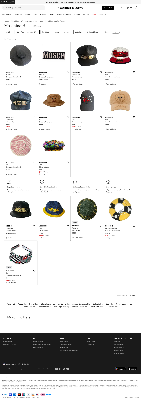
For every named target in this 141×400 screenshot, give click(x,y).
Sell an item (108, 8)
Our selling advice (66, 345)
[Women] (32, 14)
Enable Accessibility (7, 2)
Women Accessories (29, 21)
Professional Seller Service (69, 351)
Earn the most (111, 187)
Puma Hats (33, 304)
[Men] (39, 14)
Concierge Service (9, 345)
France (4, 397)
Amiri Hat (11, 304)
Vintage (77, 14)
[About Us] (107, 14)
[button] (136, 7)
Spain (34, 397)
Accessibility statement (10, 369)
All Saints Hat (63, 304)
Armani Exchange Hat (81, 304)
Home (6, 21)
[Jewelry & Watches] (72, 14)
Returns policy (38, 348)
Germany (28, 397)
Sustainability (118, 345)
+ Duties (45, 79)
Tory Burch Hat (96, 306)
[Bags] (55, 14)
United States (21, 397)
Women (28, 14)
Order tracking (38, 342)
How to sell (64, 342)
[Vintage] (81, 14)
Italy (38, 397)
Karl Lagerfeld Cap (61, 306)
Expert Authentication (48, 187)
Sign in (119, 8)
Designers (18, 14)
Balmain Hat (98, 304)
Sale (94, 14)
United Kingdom (11, 397)
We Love (86, 14)
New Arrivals (6, 14)
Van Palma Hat (111, 306)
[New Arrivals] (13, 14)
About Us (102, 14)
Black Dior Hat (30, 306)
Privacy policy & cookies (46, 369)
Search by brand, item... (14, 8)
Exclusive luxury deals (81, 187)
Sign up (129, 8)
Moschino (15, 21)
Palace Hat (22, 304)
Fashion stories (119, 354)
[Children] (48, 14)
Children (43, 14)
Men (35, 14)
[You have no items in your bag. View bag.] (136, 7)
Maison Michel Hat (79, 306)
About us (117, 342)
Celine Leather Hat (124, 304)
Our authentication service (42, 345)
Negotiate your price (14, 187)
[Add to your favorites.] (34, 72)
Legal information (25, 369)
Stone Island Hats (48, 304)
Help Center (91, 342)
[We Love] (91, 14)
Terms (34, 369)
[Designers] (23, 14)
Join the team (118, 351)
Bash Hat (109, 304)
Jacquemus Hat (44, 306)
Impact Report (119, 348)
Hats (41, 21)
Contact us (90, 345)
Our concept (7, 342)
